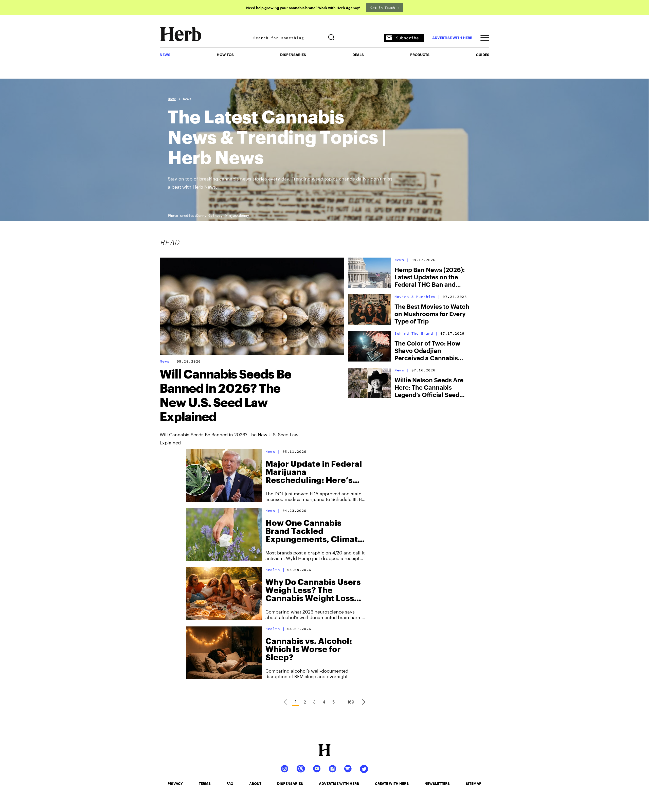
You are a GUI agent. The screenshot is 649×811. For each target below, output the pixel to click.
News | (167, 361)
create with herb (392, 783)
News (187, 99)
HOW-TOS (225, 54)
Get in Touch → (384, 7)
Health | (275, 569)
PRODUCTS (419, 54)
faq (229, 783)
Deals (358, 54)
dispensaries (290, 783)
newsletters (437, 783)
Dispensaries (293, 54)
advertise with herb (452, 38)
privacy (175, 783)
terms (205, 783)
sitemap (473, 783)
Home (172, 99)
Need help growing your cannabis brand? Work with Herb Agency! (303, 8)
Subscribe (407, 37)
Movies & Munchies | (417, 296)
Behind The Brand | (416, 333)
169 (351, 701)
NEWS (165, 54)
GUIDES (482, 54)
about (255, 783)
